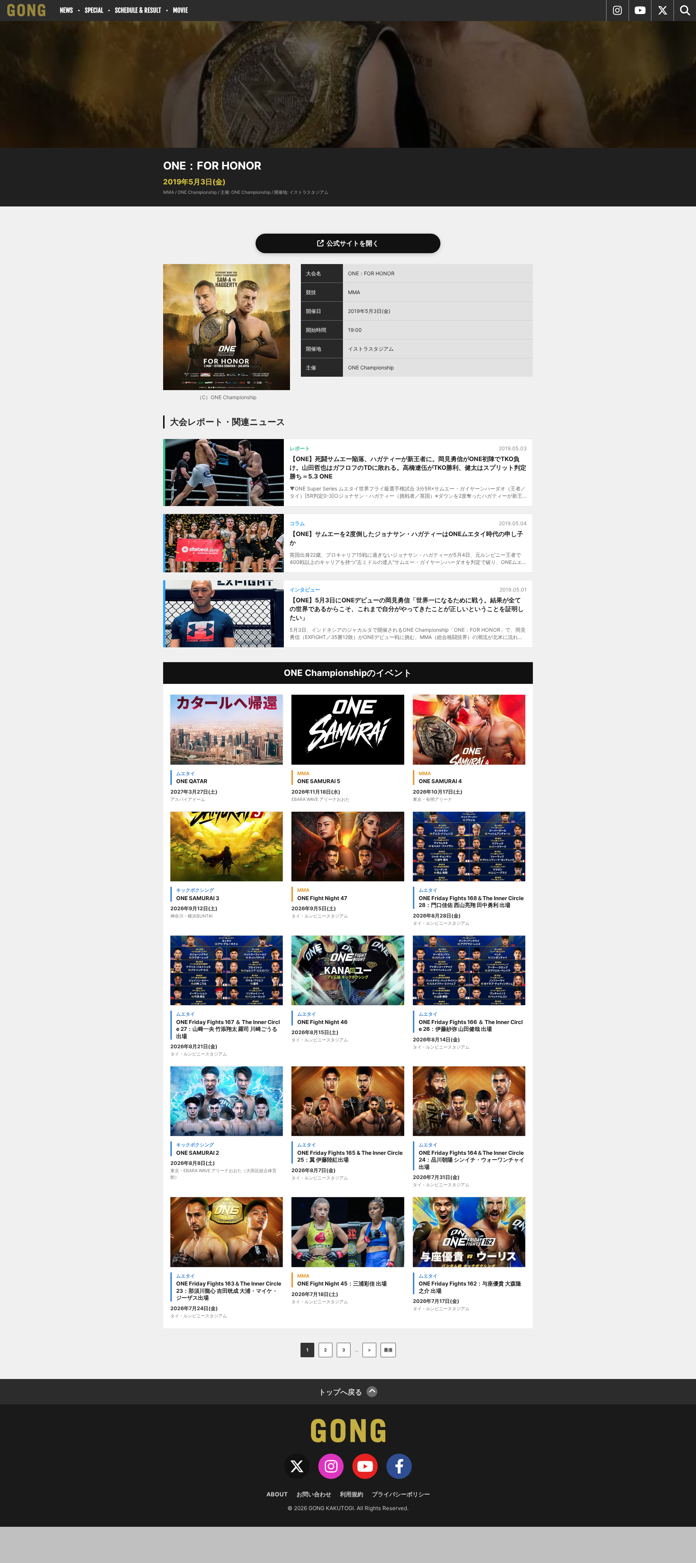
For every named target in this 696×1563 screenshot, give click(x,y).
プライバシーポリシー (401, 1494)
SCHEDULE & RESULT (138, 10)
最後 (388, 1350)
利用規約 (351, 1494)
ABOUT (277, 1494)
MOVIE (180, 10)
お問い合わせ (314, 1494)
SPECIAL (94, 10)
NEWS (66, 10)
